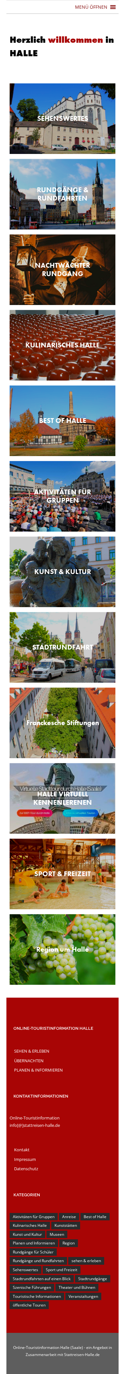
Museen (57, 1234)
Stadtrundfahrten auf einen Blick (42, 1278)
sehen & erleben (86, 1260)
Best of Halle (95, 1216)
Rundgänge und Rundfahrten (38, 1260)
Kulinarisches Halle (30, 1225)
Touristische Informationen (37, 1296)
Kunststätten (65, 1225)
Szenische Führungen (32, 1287)
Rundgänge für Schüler (33, 1252)
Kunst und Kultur (27, 1234)
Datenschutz (26, 1169)
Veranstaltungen (83, 1296)
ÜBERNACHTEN (29, 1061)
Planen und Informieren (34, 1243)
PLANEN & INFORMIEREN (38, 1070)
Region (69, 1243)
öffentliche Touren (29, 1305)
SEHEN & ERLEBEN (31, 1051)
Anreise (69, 1216)
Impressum (25, 1159)
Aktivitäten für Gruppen (33, 1216)
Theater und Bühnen (77, 1287)
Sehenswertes (25, 1269)
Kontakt (21, 1150)
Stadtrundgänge (92, 1278)
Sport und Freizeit (61, 1269)
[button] (91, 7)
